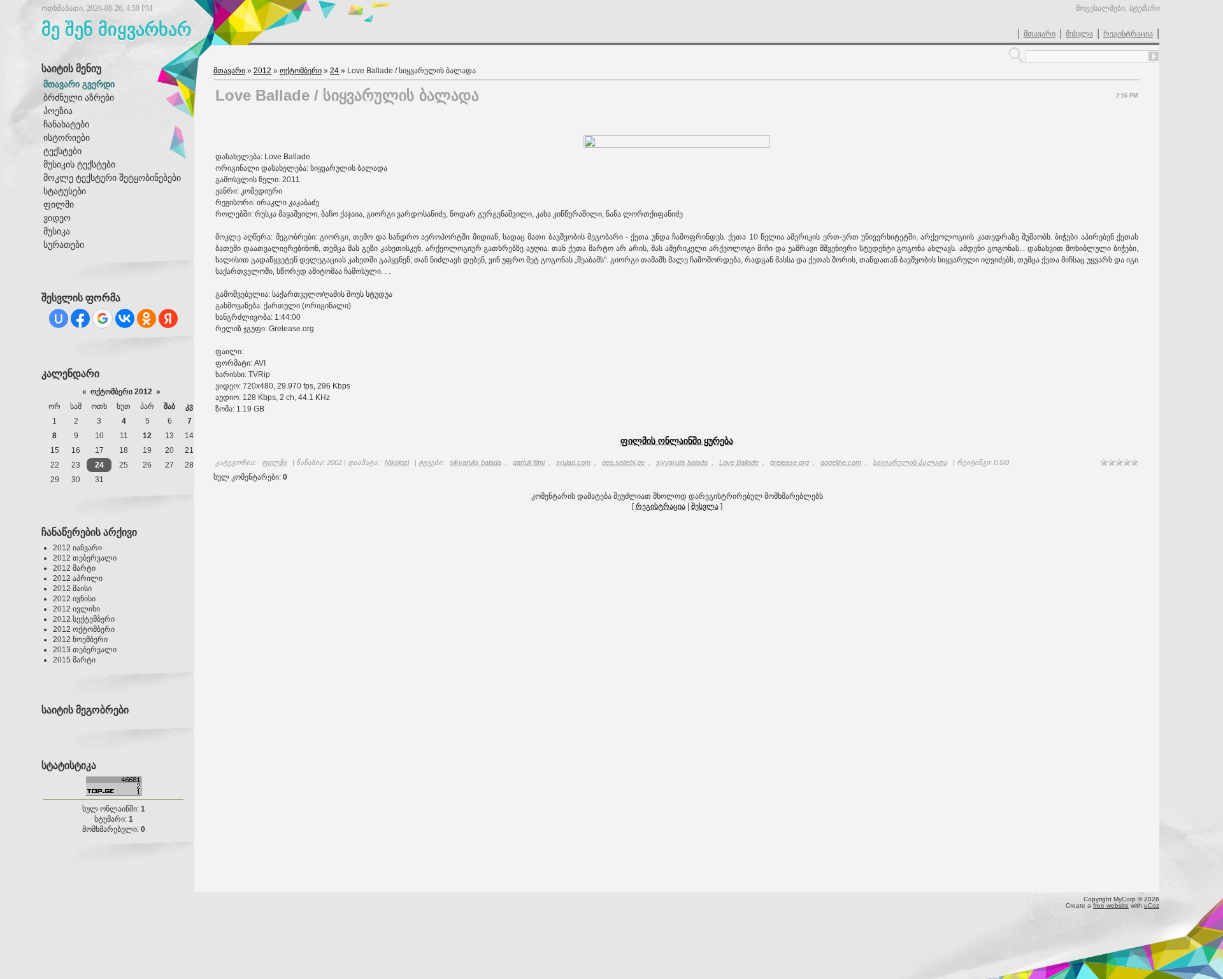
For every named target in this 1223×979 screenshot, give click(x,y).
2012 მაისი (72, 588)
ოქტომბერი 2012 (121, 391)
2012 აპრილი (78, 578)
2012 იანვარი (77, 547)
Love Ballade (739, 462)
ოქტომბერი (301, 70)
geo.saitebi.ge (623, 462)
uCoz (1151, 905)
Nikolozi (397, 462)
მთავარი (1039, 33)
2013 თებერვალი (85, 649)
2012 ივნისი (74, 598)
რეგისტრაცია (1128, 33)
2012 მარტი (74, 568)
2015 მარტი (74, 659)
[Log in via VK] (124, 318)
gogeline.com (840, 462)
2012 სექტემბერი (84, 619)
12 (147, 435)
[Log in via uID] (58, 318)
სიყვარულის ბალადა (910, 462)
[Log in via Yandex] (168, 318)
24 (99, 465)
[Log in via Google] (102, 318)
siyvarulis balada (682, 462)
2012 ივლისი (76, 608)
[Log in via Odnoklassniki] (146, 318)
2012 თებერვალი (85, 558)
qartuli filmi (529, 462)
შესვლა (1079, 33)
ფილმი (274, 462)
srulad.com (573, 462)
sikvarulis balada (475, 462)
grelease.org (789, 462)
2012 (262, 70)
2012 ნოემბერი (80, 639)
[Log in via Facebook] (80, 318)
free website (1111, 905)
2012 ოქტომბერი (84, 629)
